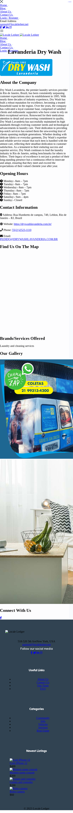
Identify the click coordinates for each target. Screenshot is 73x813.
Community (43, 717)
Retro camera (17, 791)
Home (4, 5)
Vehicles (43, 724)
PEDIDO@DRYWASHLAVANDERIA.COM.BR (29, 239)
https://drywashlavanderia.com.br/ (33, 223)
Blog (3, 8)
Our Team (43, 685)
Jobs (42, 721)
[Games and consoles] (22, 778)
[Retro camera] (18, 788)
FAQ (43, 688)
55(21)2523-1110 (21, 229)
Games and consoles (21, 782)
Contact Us (6, 14)
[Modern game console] (23, 769)
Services (43, 727)
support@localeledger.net (14, 24)
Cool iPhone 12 (18, 763)
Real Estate (43, 730)
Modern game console (22, 772)
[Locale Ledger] (10, 34)
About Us (6, 11)
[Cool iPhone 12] (20, 759)
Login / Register (9, 17)
